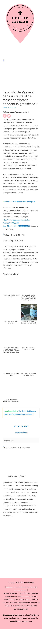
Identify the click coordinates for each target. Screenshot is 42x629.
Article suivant (21, 433)
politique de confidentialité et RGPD (20, 587)
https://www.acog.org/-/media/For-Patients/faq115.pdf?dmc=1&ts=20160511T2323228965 (16, 223)
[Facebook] (5, 116)
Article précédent (21, 426)
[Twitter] (9, 116)
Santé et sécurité (9, 108)
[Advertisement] (21, 548)
